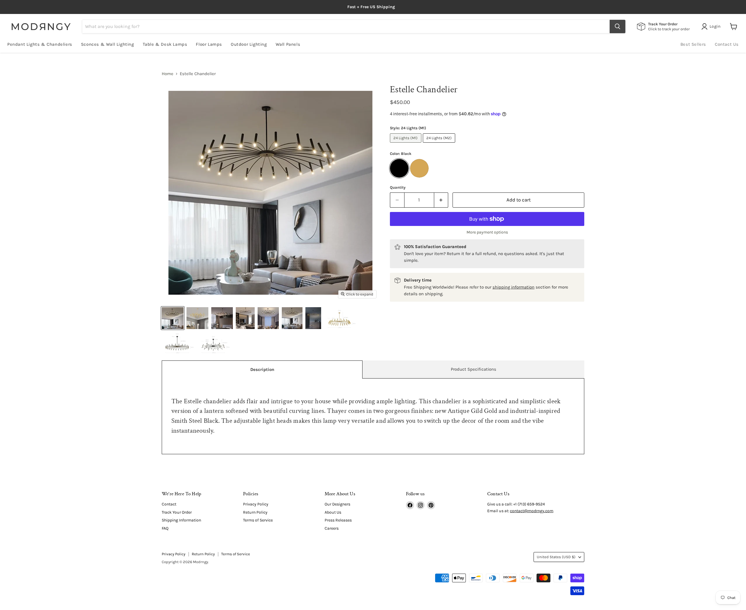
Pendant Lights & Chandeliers (39, 44)
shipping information (513, 287)
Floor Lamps (209, 44)
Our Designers (337, 504)
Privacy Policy (255, 504)
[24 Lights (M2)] (440, 144)
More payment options (487, 232)
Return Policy (255, 512)
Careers (332, 528)
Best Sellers (693, 44)
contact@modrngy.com (531, 510)
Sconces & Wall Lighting (107, 44)
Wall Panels (288, 44)
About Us (333, 512)
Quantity (398, 187)
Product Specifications (473, 369)
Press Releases (338, 520)
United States (556, 557)
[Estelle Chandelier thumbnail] (172, 318)
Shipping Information (181, 520)
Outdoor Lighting (249, 44)
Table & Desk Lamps (165, 44)
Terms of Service (258, 520)
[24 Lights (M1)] (406, 144)
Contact (169, 504)
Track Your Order (177, 512)
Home (167, 73)
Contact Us (727, 44)
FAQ (165, 528)
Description (262, 369)
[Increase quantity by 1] (441, 199)
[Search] (617, 26)
